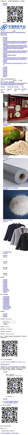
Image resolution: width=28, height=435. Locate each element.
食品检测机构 (6, 45)
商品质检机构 (15, 47)
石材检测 (18, 41)
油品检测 (7, 42)
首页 (2, 82)
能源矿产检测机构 (13, 48)
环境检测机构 (13, 45)
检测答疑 (5, 56)
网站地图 (5, 3)
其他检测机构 (20, 48)
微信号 (4, 22)
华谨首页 (5, 37)
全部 (2, 83)
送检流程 (14, 63)
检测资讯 (10, 55)
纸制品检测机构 (6, 306)
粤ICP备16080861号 (5, 364)
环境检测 (7, 32)
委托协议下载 (19, 63)
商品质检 (3, 32)
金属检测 (20, 32)
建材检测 (14, 41)
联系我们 (5, 4)
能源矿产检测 (18, 42)
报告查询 (5, 60)
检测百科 (5, 55)
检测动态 (5, 53)
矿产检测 (16, 32)
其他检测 (24, 42)
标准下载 (5, 49)
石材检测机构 (6, 300)
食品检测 (11, 32)
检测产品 (5, 40)
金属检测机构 (8, 47)
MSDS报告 (4, 33)
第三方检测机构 (14, 366)
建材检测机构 (19, 45)
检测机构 (5, 44)
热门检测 (5, 38)
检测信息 (14, 55)
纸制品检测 (12, 42)
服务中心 (5, 62)
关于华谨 (5, 63)
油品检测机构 (21, 47)
